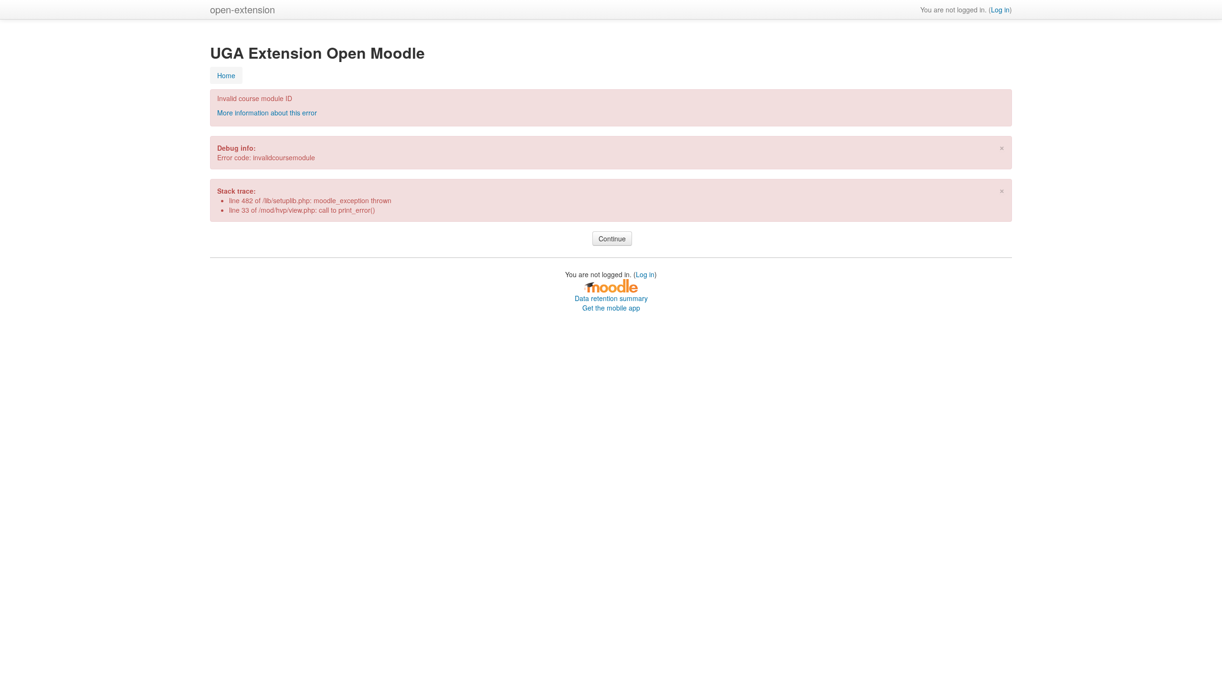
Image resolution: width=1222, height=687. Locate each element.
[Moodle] (611, 285)
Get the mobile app (611, 307)
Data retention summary (611, 298)
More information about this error (267, 112)
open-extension (242, 9)
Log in (1000, 9)
